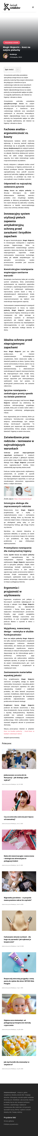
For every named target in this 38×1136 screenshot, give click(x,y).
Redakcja (13, 784)
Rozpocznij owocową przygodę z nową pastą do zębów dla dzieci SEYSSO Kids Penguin (19, 981)
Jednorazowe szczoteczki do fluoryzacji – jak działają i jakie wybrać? (16, 777)
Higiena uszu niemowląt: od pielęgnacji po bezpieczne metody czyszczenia (17, 1022)
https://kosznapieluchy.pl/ (23, 499)
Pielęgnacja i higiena (11, 42)
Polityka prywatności (11, 1124)
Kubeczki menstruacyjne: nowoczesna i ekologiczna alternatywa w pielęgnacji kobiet (19, 858)
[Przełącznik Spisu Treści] (16, 69)
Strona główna (9, 1121)
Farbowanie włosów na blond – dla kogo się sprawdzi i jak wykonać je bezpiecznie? (17, 939)
